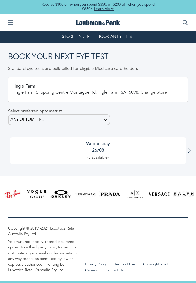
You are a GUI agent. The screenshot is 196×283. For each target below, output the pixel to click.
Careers (91, 270)
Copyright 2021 (156, 264)
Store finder (75, 37)
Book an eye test (115, 37)
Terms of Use (125, 264)
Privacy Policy (96, 264)
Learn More (104, 9)
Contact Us (115, 270)
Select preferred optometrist (35, 111)
